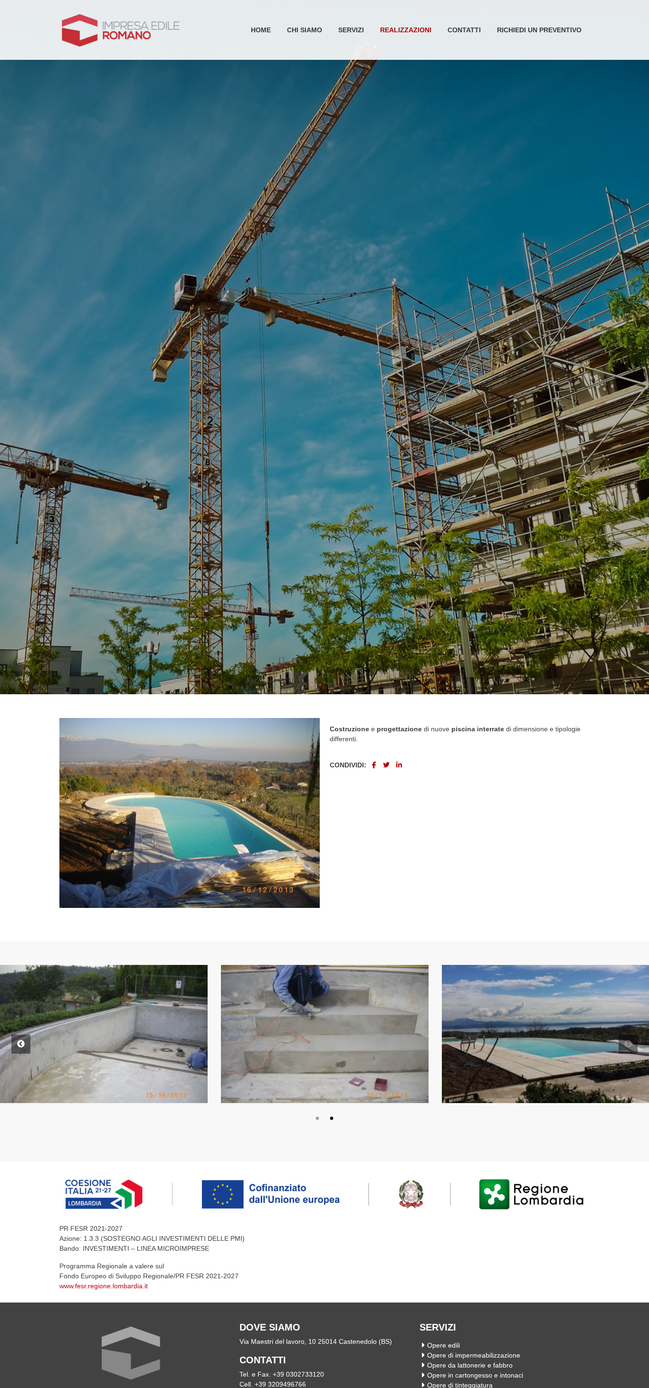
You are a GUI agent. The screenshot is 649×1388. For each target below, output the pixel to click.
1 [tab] (317, 1119)
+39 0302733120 (298, 1374)
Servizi (351, 30)
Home (261, 30)
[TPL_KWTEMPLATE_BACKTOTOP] (631, 1370)
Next (628, 1044)
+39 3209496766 (280, 1384)
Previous (20, 1044)
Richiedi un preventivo (539, 30)
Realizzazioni (405, 30)
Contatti (464, 30)
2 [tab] (331, 1119)
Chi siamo (304, 30)
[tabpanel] (324, 1034)
